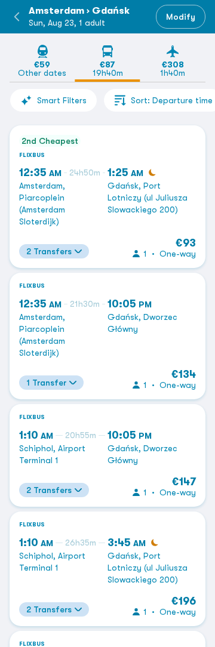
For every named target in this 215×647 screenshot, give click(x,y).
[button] (17, 17)
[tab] (42, 63)
